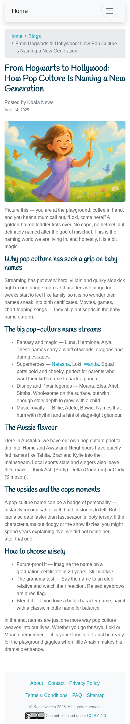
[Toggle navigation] (109, 11)
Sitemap (96, 695)
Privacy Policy (84, 683)
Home (20, 11)
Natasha (61, 364)
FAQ (77, 695)
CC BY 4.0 (96, 715)
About (36, 683)
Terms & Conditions (46, 695)
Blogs (34, 36)
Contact (56, 683)
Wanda (91, 364)
